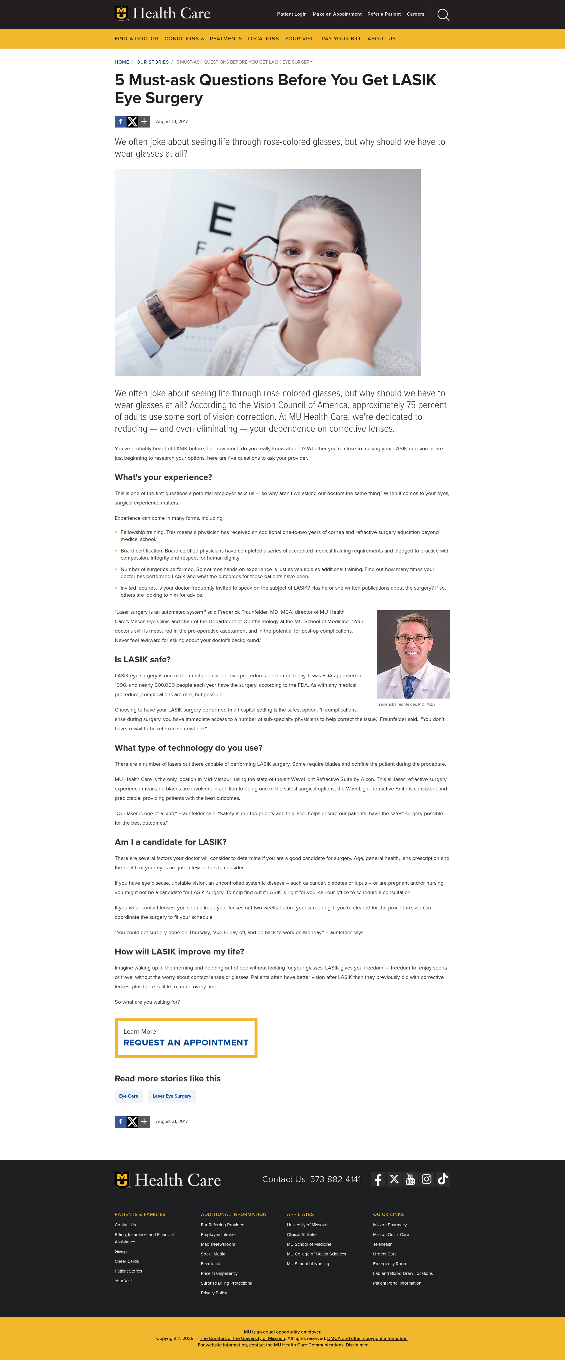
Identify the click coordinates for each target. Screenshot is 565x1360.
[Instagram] (426, 1179)
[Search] (440, 14)
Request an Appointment (186, 1042)
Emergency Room (390, 1263)
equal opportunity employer (291, 1332)
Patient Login (292, 14)
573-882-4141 (335, 1179)
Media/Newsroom (218, 1244)
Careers (415, 14)
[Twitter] (394, 1179)
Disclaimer (357, 1345)
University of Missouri (307, 1224)
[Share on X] (132, 122)
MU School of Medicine (309, 1244)
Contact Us (284, 1179)
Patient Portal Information (397, 1283)
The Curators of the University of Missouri (242, 1338)
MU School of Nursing (308, 1263)
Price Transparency (219, 1273)
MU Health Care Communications (308, 1345)
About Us (382, 38)
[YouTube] (410, 1179)
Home (122, 62)
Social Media (213, 1254)
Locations (263, 38)
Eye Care (128, 1096)
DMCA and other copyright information (367, 1338)
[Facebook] (378, 1179)
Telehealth (382, 1244)
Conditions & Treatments (203, 38)
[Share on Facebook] (121, 122)
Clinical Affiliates (302, 1234)
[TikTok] (443, 1179)
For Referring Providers (223, 1224)
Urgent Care (385, 1254)
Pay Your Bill (342, 38)
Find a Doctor (137, 38)
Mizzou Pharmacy (390, 1224)
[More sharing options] (144, 122)
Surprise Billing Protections (226, 1283)
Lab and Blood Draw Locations (403, 1273)
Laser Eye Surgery (172, 1096)
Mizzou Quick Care (391, 1234)
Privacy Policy (214, 1293)
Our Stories (153, 62)
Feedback (210, 1263)
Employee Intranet (218, 1234)
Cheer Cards (127, 1261)
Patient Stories (128, 1271)
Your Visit (300, 38)
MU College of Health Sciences (316, 1254)
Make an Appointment (337, 14)
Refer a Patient (384, 14)
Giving (121, 1251)
